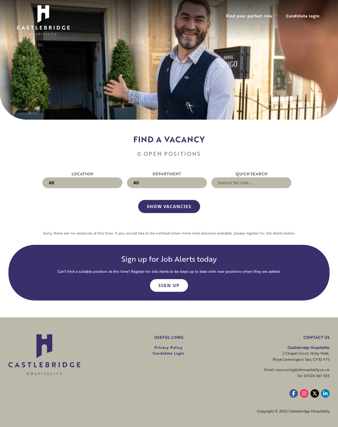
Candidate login (303, 16)
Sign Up (169, 285)
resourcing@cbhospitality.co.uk (303, 369)
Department (167, 174)
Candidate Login (169, 353)
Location (82, 174)
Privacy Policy (168, 347)
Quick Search (251, 174)
